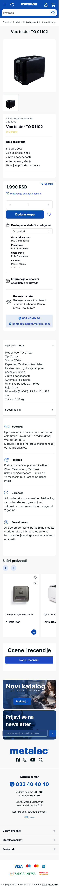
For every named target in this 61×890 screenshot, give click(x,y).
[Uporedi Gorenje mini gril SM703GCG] (34, 583)
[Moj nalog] (46, 5)
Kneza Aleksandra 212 (29, 804)
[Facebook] (18, 758)
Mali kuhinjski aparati (27, 22)
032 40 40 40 (31, 318)
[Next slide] (13, 568)
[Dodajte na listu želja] (49, 214)
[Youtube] (32, 758)
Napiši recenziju (29, 658)
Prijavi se (52, 731)
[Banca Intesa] (23, 872)
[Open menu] (5, 5)
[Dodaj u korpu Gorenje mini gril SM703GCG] (32, 630)
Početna (7, 22)
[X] (41, 758)
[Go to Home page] (29, 5)
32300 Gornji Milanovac (29, 800)
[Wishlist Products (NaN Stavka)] (12, 5)
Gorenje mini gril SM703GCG (19, 612)
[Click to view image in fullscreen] (29, 65)
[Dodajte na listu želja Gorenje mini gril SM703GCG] (34, 577)
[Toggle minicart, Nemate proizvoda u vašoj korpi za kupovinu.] (53, 5)
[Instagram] (25, 758)
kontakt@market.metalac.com (31, 323)
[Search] (53, 12)
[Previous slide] (5, 568)
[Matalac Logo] (29, 749)
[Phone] (12, 782)
